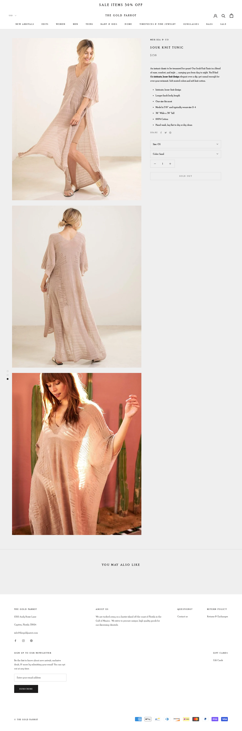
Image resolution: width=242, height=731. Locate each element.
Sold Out (185, 176)
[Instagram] (23, 640)
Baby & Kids (109, 24)
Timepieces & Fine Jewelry (158, 24)
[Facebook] (161, 133)
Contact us (182, 616)
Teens (89, 24)
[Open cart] (231, 16)
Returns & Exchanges (217, 616)
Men (75, 24)
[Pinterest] (170, 133)
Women (61, 24)
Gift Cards (218, 660)
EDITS (45, 24)
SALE (223, 24)
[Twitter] (166, 133)
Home (128, 24)
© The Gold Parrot (26, 719)
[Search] (223, 16)
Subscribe (26, 689)
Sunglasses (191, 24)
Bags (209, 24)
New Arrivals (25, 24)
